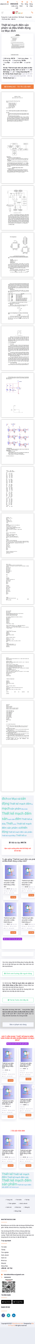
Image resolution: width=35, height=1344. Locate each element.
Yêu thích (21, 5)
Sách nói (9, 1207)
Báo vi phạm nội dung (18, 1024)
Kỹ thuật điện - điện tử (8, 19)
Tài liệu (27, 1199)
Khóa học (18, 1207)
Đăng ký (26, 5)
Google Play (18, 1302)
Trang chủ (4, 17)
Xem (12, 897)
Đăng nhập (31, 5)
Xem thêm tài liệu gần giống (13, 939)
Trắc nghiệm (12, 1203)
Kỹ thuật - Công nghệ (25, 17)
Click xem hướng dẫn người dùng (19, 973)
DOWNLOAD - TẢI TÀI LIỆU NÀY (18, 87)
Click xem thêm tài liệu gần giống (18, 1043)
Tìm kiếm (19, 1199)
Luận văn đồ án (13, 17)
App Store (7, 1302)
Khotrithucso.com (17, 1323)
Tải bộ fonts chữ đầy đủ (18, 1000)
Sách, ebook (23, 1203)
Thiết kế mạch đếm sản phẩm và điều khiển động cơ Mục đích (16, 28)
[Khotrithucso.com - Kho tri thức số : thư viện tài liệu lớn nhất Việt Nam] (17, 12)
